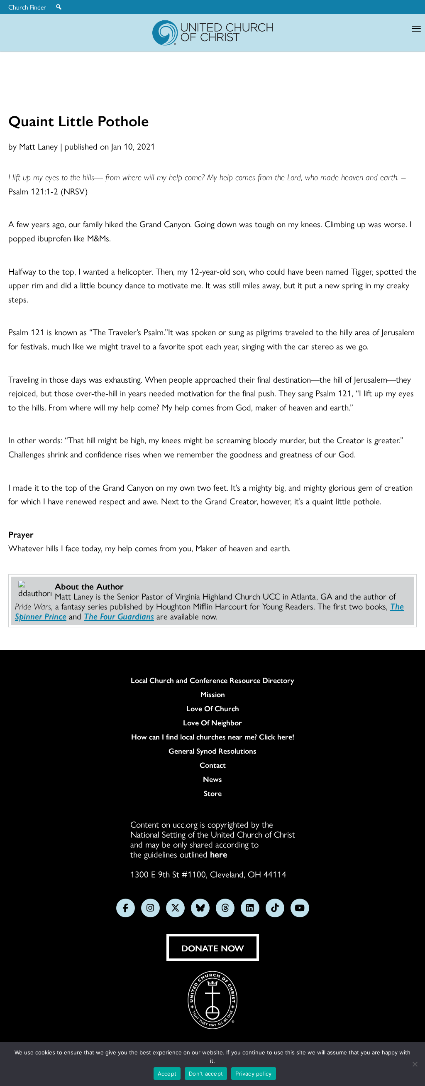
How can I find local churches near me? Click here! (212, 737)
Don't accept (206, 1073)
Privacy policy (253, 1073)
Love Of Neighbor (212, 722)
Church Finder (27, 7)
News (212, 779)
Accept (167, 1073)
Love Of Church (212, 708)
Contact (213, 765)
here (218, 854)
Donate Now (212, 947)
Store (213, 793)
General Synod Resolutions (212, 751)
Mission (212, 694)
